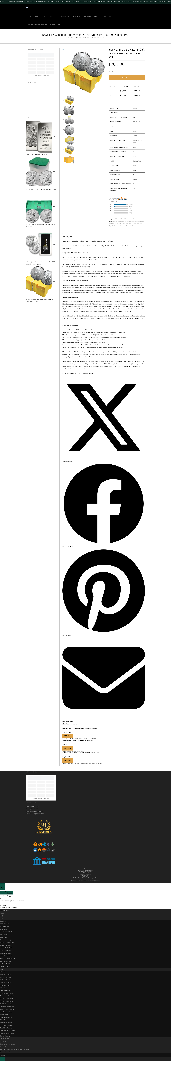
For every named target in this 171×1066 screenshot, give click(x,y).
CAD (67, 318)
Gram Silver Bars (5, 982)
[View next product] (143, 49)
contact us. (92, 373)
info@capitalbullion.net (36, 811)
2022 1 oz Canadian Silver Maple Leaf (122, 221)
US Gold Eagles (5, 966)
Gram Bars (3, 929)
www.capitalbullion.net (37, 813)
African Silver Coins (6, 993)
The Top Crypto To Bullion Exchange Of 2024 (85, 878)
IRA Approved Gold (6, 932)
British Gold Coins (5, 945)
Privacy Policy (85, 875)
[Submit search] (2, 1059)
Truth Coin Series (5, 961)
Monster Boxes (88, 366)
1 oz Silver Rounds (6, 1022)
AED (88, 318)
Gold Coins (86, 739)
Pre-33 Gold (4, 934)
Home (2, 913)
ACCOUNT (3, 1)
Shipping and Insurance (16, 1)
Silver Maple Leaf (131, 225)
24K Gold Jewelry (5, 940)
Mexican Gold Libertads (7, 958)
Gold (1, 918)
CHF (71, 318)
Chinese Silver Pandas (7, 1006)
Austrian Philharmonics (68, 763)
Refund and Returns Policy (85, 870)
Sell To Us (3, 1041)
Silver (2, 969)
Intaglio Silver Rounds (7, 1033)
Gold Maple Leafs (5, 953)
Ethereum (136, 318)
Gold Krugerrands (5, 950)
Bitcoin (119, 318)
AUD (92, 318)
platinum (122, 304)
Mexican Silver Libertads (7, 1009)
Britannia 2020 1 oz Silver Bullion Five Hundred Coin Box (79, 728)
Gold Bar (81, 739)
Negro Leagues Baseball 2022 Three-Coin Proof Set (77, 740)
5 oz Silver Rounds (6, 1028)
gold (114, 304)
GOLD (76, 739)
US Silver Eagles (5, 990)
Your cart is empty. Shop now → (9, 907)
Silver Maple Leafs (132, 219)
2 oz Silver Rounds (6, 1025)
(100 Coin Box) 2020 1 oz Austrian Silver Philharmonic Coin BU (81, 752)
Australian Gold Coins (7, 942)
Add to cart (127, 77)
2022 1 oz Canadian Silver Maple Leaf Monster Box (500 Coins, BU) (89, 37)
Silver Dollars (4, 1014)
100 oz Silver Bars (5, 977)
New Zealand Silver (6, 1012)
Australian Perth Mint (6, 998)
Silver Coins (123, 219)
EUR (85, 318)
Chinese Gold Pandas (6, 948)
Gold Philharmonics (6, 956)
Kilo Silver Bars (5, 985)
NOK (74, 318)
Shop (27, 1)
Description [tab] (65, 234)
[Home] (63, 37)
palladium (130, 304)
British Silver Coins (67, 739)
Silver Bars (3, 972)
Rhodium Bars (4, 1038)
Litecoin (124, 318)
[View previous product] (140, 49)
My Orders (85, 876)
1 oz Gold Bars (4, 923)
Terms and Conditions (85, 874)
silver (117, 304)
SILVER (117, 219)
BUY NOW (67, 736)
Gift (73, 739)
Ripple (129, 318)
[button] (63, 49)
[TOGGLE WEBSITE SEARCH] (70, 25)
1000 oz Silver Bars (6, 980)
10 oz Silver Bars (5, 974)
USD (63, 318)
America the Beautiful (7, 996)
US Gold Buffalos (5, 964)
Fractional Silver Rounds (7, 1030)
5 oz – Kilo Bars (5, 926)
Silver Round (4, 1020)
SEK (78, 318)
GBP (81, 318)
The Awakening (5, 1036)
